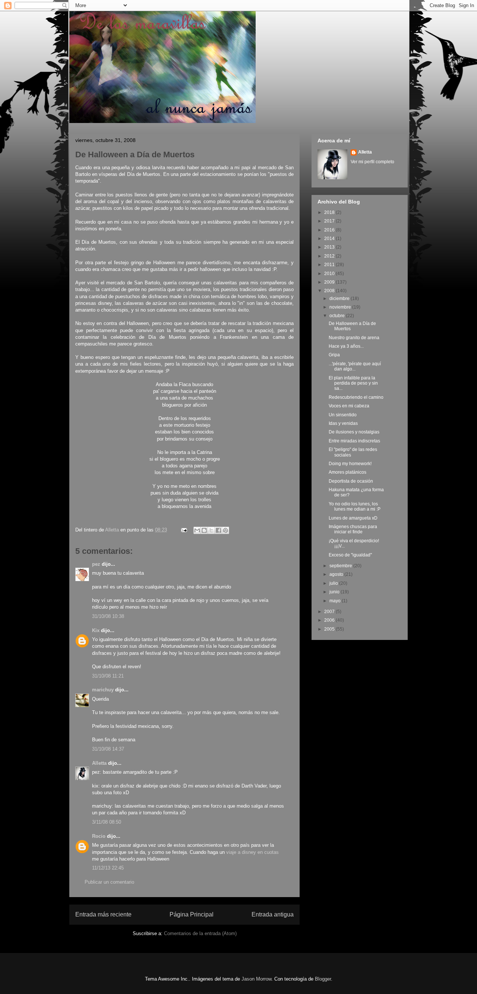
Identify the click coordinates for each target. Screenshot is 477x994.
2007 (330, 611)
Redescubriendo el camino (356, 397)
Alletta (99, 763)
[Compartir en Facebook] (218, 530)
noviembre (340, 307)
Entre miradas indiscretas (354, 441)
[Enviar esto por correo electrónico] (197, 530)
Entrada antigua (273, 914)
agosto (336, 574)
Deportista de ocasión (351, 481)
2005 (330, 629)
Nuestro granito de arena (354, 337)
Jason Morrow (256, 979)
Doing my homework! (350, 463)
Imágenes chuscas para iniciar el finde (353, 529)
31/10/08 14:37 (108, 749)
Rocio (98, 836)
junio (335, 591)
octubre (337, 315)
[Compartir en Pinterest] (225, 530)
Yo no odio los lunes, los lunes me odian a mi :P (354, 506)
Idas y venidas (343, 423)
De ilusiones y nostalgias (354, 432)
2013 (330, 247)
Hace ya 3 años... (346, 346)
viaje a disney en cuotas (252, 852)
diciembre (340, 298)
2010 (330, 273)
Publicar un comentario (109, 882)
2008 (330, 290)
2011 (330, 264)
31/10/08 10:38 (108, 616)
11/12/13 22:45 (108, 868)
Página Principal (192, 914)
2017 (330, 221)
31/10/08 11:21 (108, 676)
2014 (330, 238)
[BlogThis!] (204, 530)
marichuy (103, 689)
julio (334, 583)
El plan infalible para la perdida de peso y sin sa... (353, 383)
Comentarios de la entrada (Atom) (200, 933)
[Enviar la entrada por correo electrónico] (183, 530)
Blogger (323, 979)
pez (96, 564)
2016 (330, 230)
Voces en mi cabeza (349, 405)
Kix (95, 630)
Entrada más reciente (103, 914)
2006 (330, 620)
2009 (330, 282)
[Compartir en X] (211, 530)
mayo (335, 600)
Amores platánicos (347, 472)
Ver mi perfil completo (372, 161)
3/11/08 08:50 (106, 822)
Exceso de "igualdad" (350, 555)
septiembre (341, 565)
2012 (330, 256)
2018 (330, 212)
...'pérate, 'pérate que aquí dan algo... (355, 366)
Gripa (334, 354)
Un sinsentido (343, 414)
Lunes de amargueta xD (353, 518)
